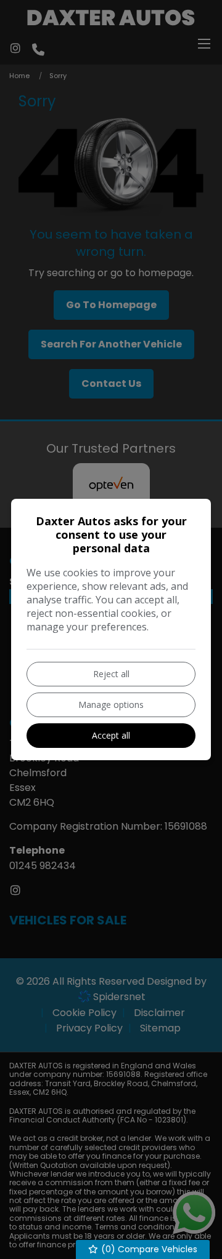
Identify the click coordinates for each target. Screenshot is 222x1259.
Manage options (111, 704)
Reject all (111, 674)
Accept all (111, 735)
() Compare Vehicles (148, 1249)
